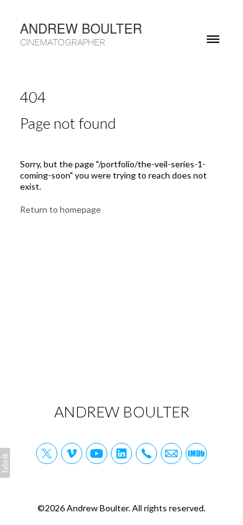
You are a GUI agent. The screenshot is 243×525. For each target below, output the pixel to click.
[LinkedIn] (121, 453)
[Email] (171, 453)
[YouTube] (96, 453)
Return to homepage (60, 209)
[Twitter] (46, 453)
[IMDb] (196, 453)
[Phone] (146, 453)
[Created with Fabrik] (5, 463)
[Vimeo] (71, 453)
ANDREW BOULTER (121, 411)
